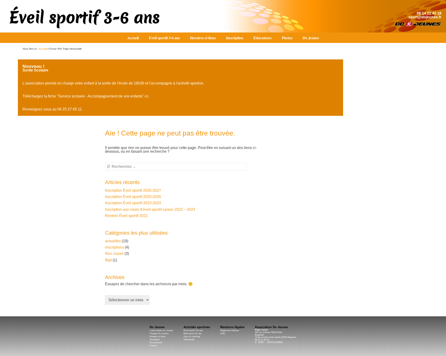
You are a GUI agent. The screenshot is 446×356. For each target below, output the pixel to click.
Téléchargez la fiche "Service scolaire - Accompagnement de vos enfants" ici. (86, 96)
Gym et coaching (192, 336)
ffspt (108, 260)
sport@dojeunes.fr (424, 17)
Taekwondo (189, 339)
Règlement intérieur (229, 330)
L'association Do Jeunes (161, 330)
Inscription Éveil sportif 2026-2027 (133, 190)
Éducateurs (262, 37)
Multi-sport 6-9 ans (193, 333)
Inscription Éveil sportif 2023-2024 (133, 203)
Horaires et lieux (203, 37)
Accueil (133, 37)
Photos (287, 37)
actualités (113, 241)
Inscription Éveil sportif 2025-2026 (133, 197)
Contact (153, 345)
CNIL (222, 333)
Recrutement (156, 342)
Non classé (114, 254)
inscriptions (114, 247)
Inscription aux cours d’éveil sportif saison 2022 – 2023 (150, 209)
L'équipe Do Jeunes (159, 333)
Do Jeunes (311, 37)
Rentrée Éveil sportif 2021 (126, 216)
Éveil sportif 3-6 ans (84, 17)
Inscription (234, 37)
